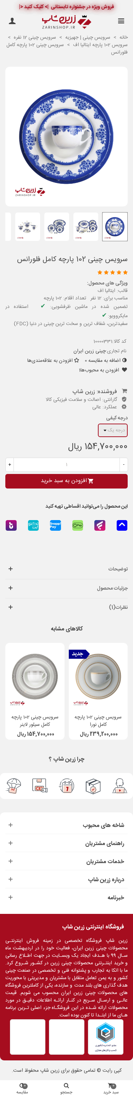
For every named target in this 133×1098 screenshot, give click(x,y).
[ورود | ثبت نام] (12, 22)
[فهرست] (121, 22)
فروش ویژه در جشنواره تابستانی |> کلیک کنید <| (66, 7)
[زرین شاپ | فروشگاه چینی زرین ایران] (66, 22)
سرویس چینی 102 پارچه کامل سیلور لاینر (35, 721)
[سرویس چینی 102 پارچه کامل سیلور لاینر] (35, 676)
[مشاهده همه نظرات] (68, 273)
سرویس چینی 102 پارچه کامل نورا (98, 721)
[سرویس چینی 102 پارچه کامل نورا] (98, 676)
